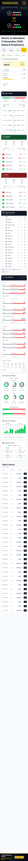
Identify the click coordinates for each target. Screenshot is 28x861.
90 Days (4, 49)
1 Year (18, 49)
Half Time (17, 55)
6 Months (11, 49)
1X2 (3, 55)
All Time (24, 49)
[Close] (25, 857)
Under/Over (9, 55)
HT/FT (23, 55)
